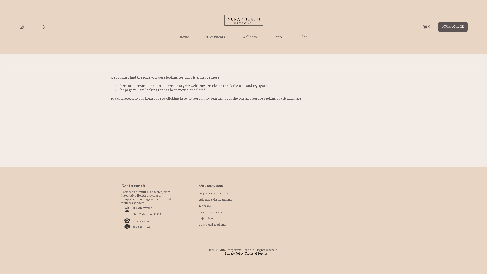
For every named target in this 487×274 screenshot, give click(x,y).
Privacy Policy (234, 254)
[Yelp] (44, 27)
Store (278, 37)
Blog (303, 37)
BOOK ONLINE (453, 27)
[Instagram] (21, 27)
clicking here (176, 99)
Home (184, 37)
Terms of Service (256, 254)
